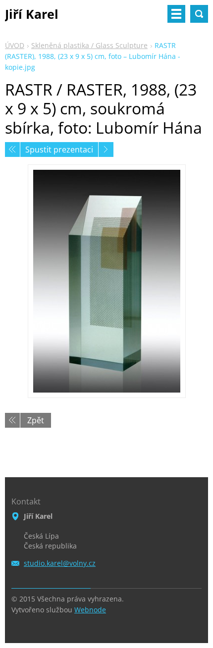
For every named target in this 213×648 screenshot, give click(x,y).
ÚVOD (14, 45)
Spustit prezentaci (59, 149)
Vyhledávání (199, 14)
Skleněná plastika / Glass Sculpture (89, 45)
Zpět (35, 420)
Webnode (90, 609)
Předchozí (12, 149)
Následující (106, 149)
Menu (176, 14)
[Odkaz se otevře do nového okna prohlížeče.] (107, 281)
